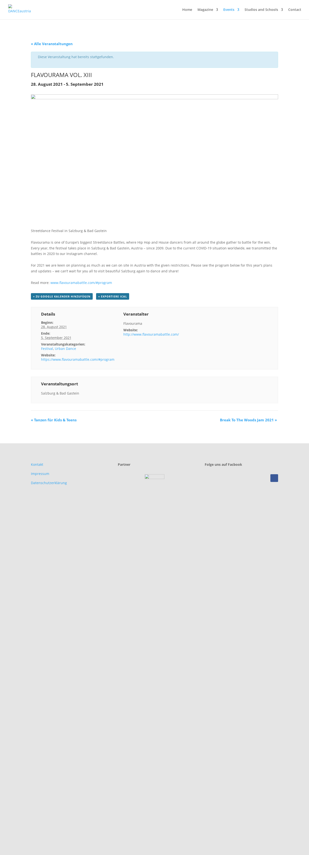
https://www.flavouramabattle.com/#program (77, 359)
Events (228, 10)
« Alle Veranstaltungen (52, 43)
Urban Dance (65, 348)
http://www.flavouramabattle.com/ (151, 334)
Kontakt (37, 464)
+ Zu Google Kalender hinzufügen (62, 296)
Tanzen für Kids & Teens (54, 419)
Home (187, 10)
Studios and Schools (261, 10)
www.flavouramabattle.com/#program (81, 282)
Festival (47, 348)
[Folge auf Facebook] (274, 478)
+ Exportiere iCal (112, 296)
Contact (294, 10)
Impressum (40, 473)
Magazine (205, 10)
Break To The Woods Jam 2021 (248, 419)
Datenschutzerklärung (49, 482)
